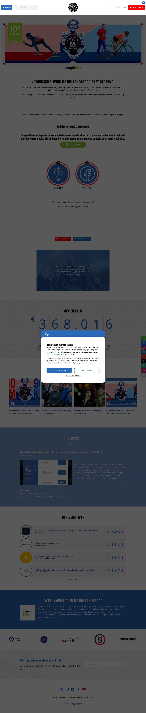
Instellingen (86, 370)
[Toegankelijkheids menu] (143, 2)
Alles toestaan (59, 370)
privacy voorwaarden (54, 354)
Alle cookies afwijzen (73, 376)
